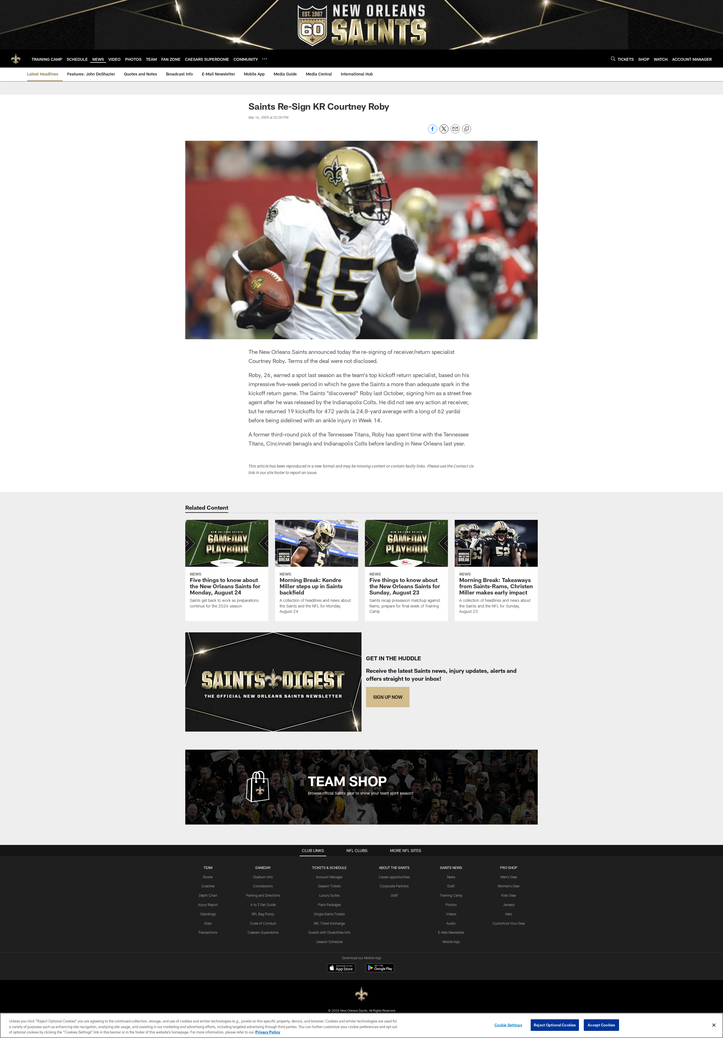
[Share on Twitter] (443, 131)
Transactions (207, 932)
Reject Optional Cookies (555, 1024)
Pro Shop (508, 868)
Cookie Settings (508, 1024)
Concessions (263, 886)
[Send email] (455, 131)
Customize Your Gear (509, 923)
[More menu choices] (264, 59)
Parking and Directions (263, 895)
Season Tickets (329, 886)
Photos (451, 905)
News (451, 877)
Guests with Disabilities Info (329, 932)
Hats (508, 914)
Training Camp (451, 895)
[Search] (613, 58)
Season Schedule (329, 942)
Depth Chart (208, 895)
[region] (361, 1025)
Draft (451, 886)
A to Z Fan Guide (263, 905)
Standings (208, 914)
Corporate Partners (394, 886)
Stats (208, 923)
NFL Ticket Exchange (329, 923)
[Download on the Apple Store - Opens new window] (341, 968)
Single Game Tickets (329, 914)
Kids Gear (508, 895)
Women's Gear (509, 886)
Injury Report (208, 905)
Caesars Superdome (263, 932)
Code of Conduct (263, 923)
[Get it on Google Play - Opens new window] (380, 971)
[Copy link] (466, 129)
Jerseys (509, 905)
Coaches (208, 886)
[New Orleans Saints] (361, 994)
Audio (451, 923)
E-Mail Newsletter (451, 932)
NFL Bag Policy (263, 914)
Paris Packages (329, 905)
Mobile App (451, 942)
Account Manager (329, 877)
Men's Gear (508, 877)
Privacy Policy (267, 1032)
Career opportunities (394, 877)
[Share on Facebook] (432, 131)
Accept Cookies (601, 1024)
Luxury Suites (329, 895)
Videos (451, 914)
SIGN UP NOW (387, 697)
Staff (394, 895)
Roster (208, 877)
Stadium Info (263, 877)
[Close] (714, 1025)
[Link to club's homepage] (16, 58)
